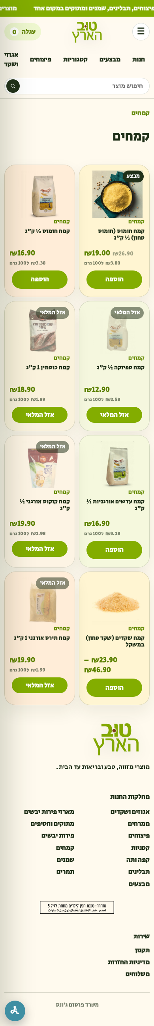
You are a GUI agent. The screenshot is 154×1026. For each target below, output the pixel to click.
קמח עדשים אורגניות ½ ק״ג (115, 505)
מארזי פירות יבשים (49, 812)
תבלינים (139, 871)
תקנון (142, 950)
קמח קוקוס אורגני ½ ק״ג (45, 505)
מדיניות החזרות (129, 962)
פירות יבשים (57, 835)
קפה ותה (138, 860)
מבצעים (110, 59)
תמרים (65, 871)
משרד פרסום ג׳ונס (77, 1005)
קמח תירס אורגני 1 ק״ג (42, 637)
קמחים (136, 222)
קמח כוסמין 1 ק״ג (48, 367)
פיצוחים (40, 59)
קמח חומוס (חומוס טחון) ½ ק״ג (121, 234)
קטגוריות (75, 59)
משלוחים (138, 974)
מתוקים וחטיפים (52, 823)
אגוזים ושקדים (130, 812)
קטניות (140, 848)
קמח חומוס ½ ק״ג (47, 231)
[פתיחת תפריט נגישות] (15, 1011)
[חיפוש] (13, 86)
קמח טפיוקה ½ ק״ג (121, 367)
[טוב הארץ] (87, 32)
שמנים (65, 860)
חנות (138, 59)
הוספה (114, 279)
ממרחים (139, 823)
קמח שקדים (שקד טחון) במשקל (115, 641)
